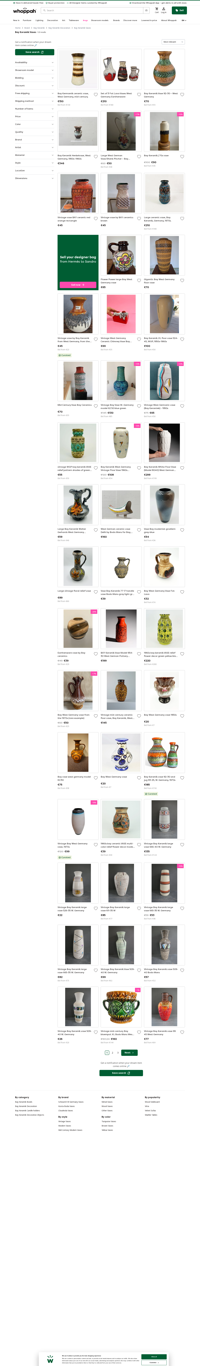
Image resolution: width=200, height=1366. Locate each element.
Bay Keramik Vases (82, 28)
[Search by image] (146, 10)
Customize (153, 1362)
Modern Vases (64, 1125)
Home (18, 28)
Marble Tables (151, 1115)
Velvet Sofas (150, 1110)
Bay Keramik (39, 28)
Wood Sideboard (152, 1102)
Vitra (147, 1106)
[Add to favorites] (96, 94)
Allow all (154, 1356)
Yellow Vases (107, 1130)
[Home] (24, 10)
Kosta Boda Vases (66, 1106)
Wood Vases (107, 1106)
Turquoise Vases (109, 1121)
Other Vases (107, 1110)
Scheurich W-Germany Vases (71, 1102)
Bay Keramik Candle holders (27, 1110)
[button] (148, 3)
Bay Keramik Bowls (23, 1102)
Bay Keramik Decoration (59, 28)
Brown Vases (107, 1125)
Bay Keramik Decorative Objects (29, 1115)
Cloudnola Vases (65, 1110)
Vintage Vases (64, 1121)
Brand (27, 28)
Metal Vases (107, 1102)
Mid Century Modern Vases (70, 1130)
